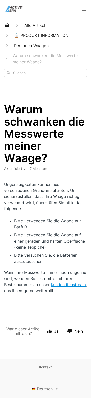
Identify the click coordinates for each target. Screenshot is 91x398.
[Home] (7, 25)
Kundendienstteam (68, 284)
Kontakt (45, 367)
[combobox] (45, 73)
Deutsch (45, 388)
